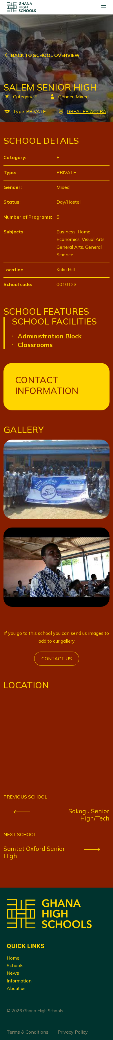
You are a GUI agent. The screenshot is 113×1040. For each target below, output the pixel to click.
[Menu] (103, 7)
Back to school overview (45, 55)
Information (19, 981)
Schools (15, 965)
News (13, 973)
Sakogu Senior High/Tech (89, 814)
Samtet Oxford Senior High (34, 852)
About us (16, 988)
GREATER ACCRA (86, 111)
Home (13, 958)
